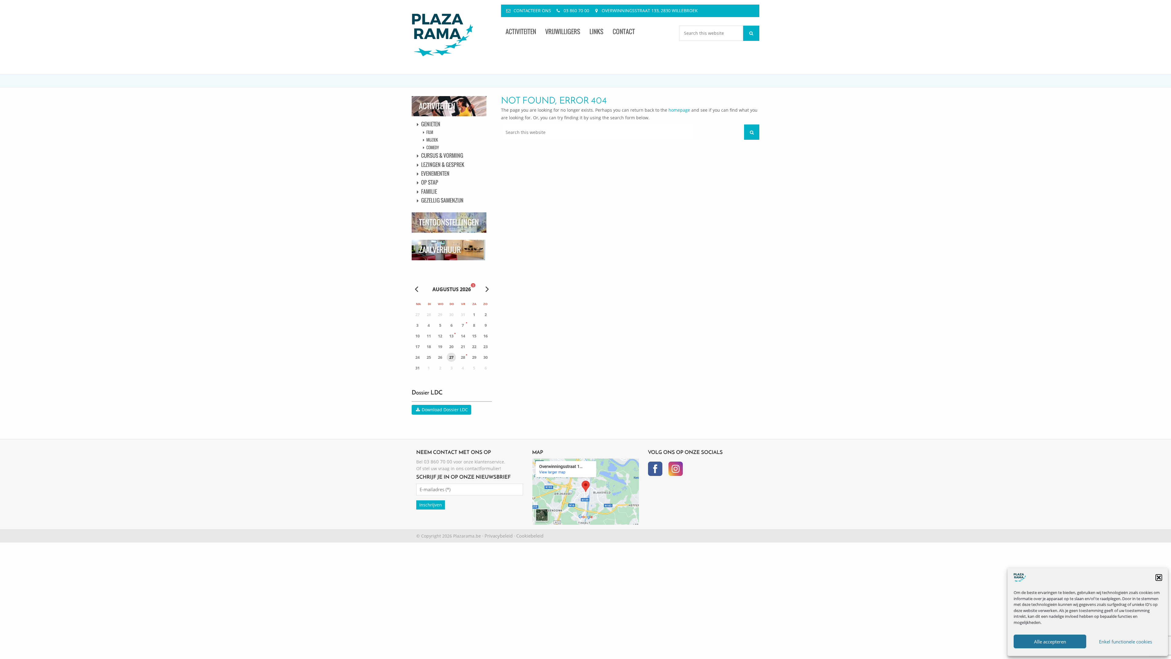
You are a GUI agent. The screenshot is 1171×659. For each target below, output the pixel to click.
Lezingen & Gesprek (442, 164)
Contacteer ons (532, 10)
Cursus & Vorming (442, 155)
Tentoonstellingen (449, 222)
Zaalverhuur (440, 249)
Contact (624, 31)
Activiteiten (521, 31)
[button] (1159, 577)
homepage (679, 110)
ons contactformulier (478, 468)
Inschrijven (430, 505)
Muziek (432, 140)
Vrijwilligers (562, 31)
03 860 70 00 (576, 10)
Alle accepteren (1050, 642)
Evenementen (435, 173)
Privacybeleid (499, 536)
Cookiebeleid (529, 536)
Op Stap (429, 182)
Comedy (432, 147)
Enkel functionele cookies (1125, 642)
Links (596, 31)
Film (429, 132)
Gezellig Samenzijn (442, 200)
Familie (429, 191)
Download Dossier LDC (444, 409)
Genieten (430, 124)
